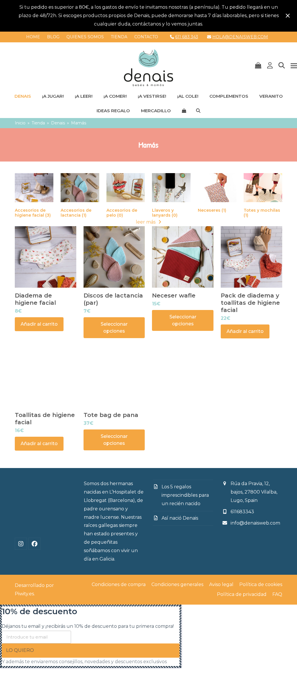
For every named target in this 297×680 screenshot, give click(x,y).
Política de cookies (260, 584)
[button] (258, 66)
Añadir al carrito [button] (39, 324)
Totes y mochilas (262, 213)
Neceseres (212, 210)
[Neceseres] (217, 187)
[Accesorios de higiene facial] (34, 187)
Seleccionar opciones (114, 327)
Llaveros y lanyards (165, 213)
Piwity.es (24, 593)
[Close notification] (287, 15)
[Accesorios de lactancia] (80, 187)
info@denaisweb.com (255, 523)
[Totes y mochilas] (263, 187)
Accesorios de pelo (121, 213)
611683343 (242, 511)
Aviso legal (221, 584)
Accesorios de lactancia (76, 213)
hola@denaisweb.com (240, 36)
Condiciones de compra (119, 584)
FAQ (277, 594)
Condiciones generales (177, 584)
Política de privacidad (242, 594)
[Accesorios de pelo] (125, 187)
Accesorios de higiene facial (33, 213)
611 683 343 (186, 36)
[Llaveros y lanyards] (171, 187)
